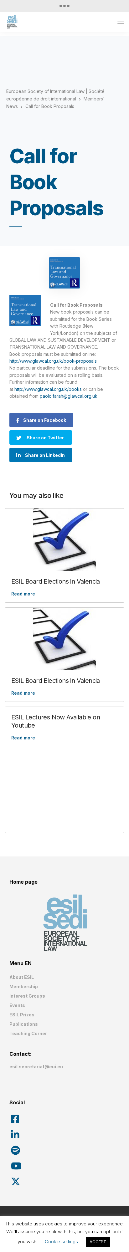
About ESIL (21, 977)
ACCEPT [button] (98, 1241)
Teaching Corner (28, 1033)
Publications (23, 1024)
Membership (23, 986)
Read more (23, 593)
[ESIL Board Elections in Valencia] (64, 539)
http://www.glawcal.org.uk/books (48, 389)
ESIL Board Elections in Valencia (55, 581)
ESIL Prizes (21, 1014)
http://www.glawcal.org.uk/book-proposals (53, 361)
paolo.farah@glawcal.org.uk (68, 396)
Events (17, 1005)
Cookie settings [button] (61, 1241)
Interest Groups (27, 996)
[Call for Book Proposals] (64, 273)
